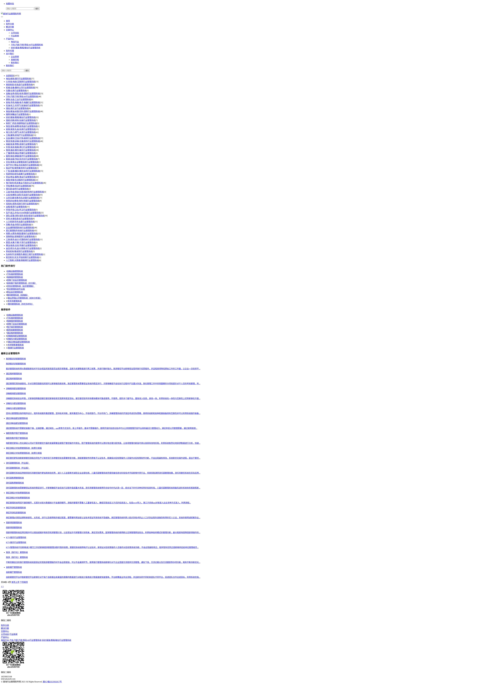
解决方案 (10, 27)
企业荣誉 (15, 57)
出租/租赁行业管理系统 (16, 207)
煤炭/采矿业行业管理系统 (17, 108)
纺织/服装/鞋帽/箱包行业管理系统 (25, 48)
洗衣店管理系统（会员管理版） (21, 286)
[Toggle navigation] (2, 16)
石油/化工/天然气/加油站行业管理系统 (22, 105)
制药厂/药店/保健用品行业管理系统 (21, 123)
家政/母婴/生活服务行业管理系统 (20, 180)
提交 (27, 70)
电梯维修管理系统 (15, 277)
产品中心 (10, 39)
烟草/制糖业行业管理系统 (17, 114)
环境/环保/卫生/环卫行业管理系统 (20, 210)
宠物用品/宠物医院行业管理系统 (20, 236)
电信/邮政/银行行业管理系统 (18, 79)
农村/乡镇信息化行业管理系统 (19, 219)
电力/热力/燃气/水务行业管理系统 (20, 132)
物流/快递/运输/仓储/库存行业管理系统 (23, 141)
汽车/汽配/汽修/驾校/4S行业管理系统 (27, 45)
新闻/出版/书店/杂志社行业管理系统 (21, 159)
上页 (17, 582)
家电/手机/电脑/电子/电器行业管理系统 (23, 102)
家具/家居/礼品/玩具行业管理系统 (20, 129)
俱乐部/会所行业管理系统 (17, 189)
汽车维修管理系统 (15, 274)
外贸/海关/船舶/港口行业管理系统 (20, 147)
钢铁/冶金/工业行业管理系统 (18, 99)
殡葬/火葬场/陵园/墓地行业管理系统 (21, 233)
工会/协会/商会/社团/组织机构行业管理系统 (25, 192)
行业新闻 (15, 36)
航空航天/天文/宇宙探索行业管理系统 (22, 257)
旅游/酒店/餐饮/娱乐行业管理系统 (20, 150)
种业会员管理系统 (15, 292)
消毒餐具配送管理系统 (17, 336)
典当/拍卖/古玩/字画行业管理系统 (20, 245)
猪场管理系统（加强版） (18, 295)
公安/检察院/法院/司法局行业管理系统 (22, 195)
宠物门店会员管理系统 (17, 280)
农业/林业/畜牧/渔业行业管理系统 (20, 177)
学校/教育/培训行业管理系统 (18, 186)
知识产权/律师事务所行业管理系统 (21, 168)
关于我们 (10, 54)
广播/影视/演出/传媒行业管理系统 (20, 153)
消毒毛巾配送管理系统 (17, 339)
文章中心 (10, 30)
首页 (8, 21)
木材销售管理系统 (16, 345)
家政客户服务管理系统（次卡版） (22, 283)
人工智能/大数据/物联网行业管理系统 (22, 260)
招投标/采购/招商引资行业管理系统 (21, 204)
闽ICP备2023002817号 (52, 682)
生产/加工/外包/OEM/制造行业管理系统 (23, 213)
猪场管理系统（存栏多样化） (21, 304)
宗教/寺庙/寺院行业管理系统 (18, 225)
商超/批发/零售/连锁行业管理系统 (20, 144)
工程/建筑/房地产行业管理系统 (19, 135)
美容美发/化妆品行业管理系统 (19, 85)
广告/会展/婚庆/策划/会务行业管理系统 (23, 171)
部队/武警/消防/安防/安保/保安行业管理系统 (25, 216)
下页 (22, 582)
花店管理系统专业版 (16, 289)
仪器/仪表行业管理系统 (16, 90)
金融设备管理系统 (15, 271)
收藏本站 (10, 4)
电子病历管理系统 (15, 327)
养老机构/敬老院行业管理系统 (19, 251)
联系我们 (15, 63)
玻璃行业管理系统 (16, 348)
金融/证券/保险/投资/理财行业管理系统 (23, 93)
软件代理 (10, 51)
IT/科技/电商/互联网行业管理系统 (20, 82)
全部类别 (10, 76)
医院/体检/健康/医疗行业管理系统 (20, 156)
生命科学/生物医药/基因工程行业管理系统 (24, 254)
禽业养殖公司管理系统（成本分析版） (25, 298)
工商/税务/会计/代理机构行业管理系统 (22, 239)
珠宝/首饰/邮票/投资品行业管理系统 (21, 126)
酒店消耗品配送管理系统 (19, 342)
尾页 (26, 582)
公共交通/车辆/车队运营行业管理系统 (22, 198)
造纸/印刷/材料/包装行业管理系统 (20, 120)
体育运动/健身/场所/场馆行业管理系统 (22, 201)
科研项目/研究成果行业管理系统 (20, 174)
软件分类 (10, 24)
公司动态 (15, 33)
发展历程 (15, 60)
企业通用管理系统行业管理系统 (20, 228)
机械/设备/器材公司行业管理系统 (20, 88)
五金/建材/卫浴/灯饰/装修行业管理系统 (23, 138)
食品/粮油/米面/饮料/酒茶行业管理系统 (23, 111)
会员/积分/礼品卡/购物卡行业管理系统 (22, 248)
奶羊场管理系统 (15, 301)
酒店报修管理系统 (15, 333)
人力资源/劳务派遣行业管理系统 (20, 222)
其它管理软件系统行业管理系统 (20, 230)
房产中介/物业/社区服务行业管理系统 (22, 165)
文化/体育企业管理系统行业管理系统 (22, 162)
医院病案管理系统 (15, 330)
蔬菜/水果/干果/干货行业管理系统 (20, 242)
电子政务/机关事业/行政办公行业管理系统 (24, 183)
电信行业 (15, 42)
